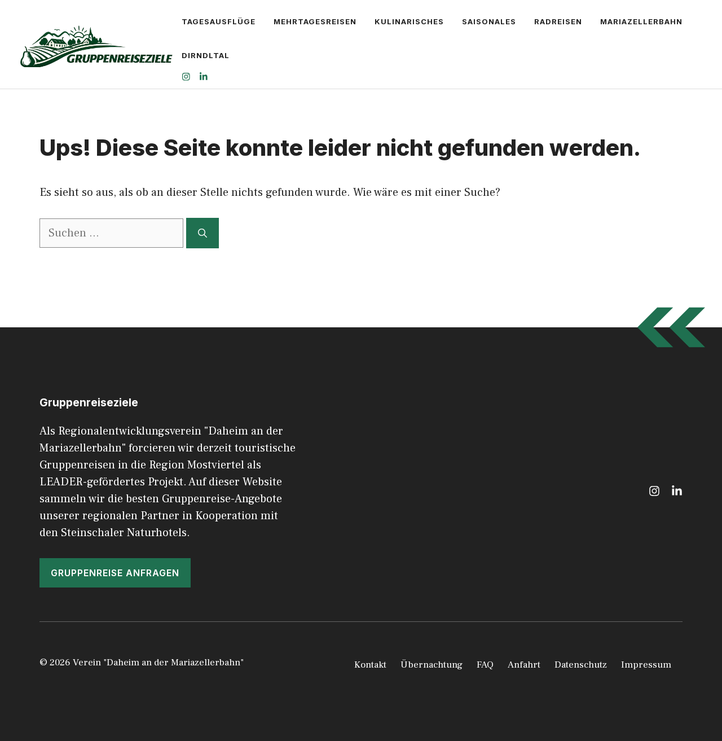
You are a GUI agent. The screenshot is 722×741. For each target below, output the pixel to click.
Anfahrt (524, 665)
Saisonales (489, 21)
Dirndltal (206, 55)
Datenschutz (580, 665)
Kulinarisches (409, 21)
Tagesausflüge (219, 21)
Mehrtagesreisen (315, 21)
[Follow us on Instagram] (186, 78)
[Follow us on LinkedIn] (203, 78)
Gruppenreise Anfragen (115, 572)
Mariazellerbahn (641, 21)
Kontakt (370, 665)
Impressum (646, 665)
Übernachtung (431, 665)
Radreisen (558, 21)
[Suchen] (202, 233)
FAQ (485, 665)
